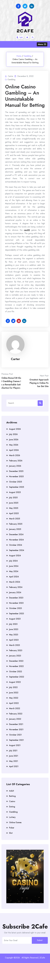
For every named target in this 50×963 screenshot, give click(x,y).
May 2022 (13, 697)
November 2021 (16, 729)
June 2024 (13, 566)
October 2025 (15, 481)
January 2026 (15, 466)
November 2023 (16, 603)
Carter (15, 359)
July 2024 (13, 560)
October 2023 (15, 608)
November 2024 (16, 539)
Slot (11, 833)
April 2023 (14, 639)
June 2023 (13, 629)
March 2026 (14, 455)
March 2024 (14, 581)
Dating (12, 806)
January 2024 (15, 592)
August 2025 (15, 492)
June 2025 (13, 502)
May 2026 (13, 444)
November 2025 (16, 476)
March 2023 (14, 645)
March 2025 (14, 518)
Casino (12, 801)
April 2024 (14, 576)
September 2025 (16, 487)
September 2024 (16, 550)
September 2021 (16, 740)
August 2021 (15, 745)
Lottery (12, 817)
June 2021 (13, 755)
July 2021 (13, 750)
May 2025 (13, 508)
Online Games (15, 822)
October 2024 (15, 545)
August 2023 (15, 618)
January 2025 (15, 529)
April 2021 (13, 766)
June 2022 (13, 692)
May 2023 (13, 634)
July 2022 (13, 687)
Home (18, 56)
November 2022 (16, 666)
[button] (42, 44)
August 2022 (15, 682)
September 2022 (16, 676)
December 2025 (16, 471)
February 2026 (15, 460)
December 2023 (16, 597)
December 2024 (16, 534)
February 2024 (15, 587)
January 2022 (15, 719)
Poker (11, 827)
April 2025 (14, 513)
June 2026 (13, 439)
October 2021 (15, 734)
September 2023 (16, 613)
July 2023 (13, 624)
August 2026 (15, 429)
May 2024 (13, 571)
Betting (12, 796)
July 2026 (13, 434)
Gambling (27, 56)
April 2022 (14, 703)
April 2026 (14, 450)
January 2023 (15, 655)
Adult (11, 790)
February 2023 (15, 650)
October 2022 (15, 671)
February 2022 (15, 713)
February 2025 (15, 524)
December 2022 (16, 661)
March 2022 (14, 708)
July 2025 (13, 497)
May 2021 (13, 761)
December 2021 (16, 724)
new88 (27, 230)
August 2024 (15, 555)
